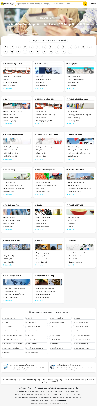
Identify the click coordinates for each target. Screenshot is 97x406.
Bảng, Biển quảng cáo (43, 150)
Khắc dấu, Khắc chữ (10, 156)
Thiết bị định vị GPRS (11, 297)
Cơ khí (7, 99)
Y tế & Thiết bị (42, 64)
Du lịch (54, 326)
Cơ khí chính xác (9, 115)
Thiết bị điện (8, 253)
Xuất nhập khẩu (33, 352)
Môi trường (56, 335)
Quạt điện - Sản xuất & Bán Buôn (15, 188)
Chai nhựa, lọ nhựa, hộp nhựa (46, 185)
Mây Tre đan (72, 220)
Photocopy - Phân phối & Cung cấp (79, 115)
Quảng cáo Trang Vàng (54, 380)
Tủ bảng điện (8, 259)
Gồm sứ (70, 227)
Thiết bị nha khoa (41, 85)
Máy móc (40, 240)
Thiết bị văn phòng (74, 118)
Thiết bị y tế (40, 82)
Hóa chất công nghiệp (75, 256)
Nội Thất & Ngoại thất (13, 64)
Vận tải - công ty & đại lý (76, 182)
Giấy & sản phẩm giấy (10, 331)
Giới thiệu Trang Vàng (12, 380)
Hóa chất (72, 240)
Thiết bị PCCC (8, 227)
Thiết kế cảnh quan (10, 82)
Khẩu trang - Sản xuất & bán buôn (79, 153)
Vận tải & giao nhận (76, 170)
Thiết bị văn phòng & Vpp (78, 99)
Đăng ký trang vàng (22, 365)
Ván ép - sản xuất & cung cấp (45, 115)
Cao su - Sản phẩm (42, 220)
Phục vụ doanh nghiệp (14, 134)
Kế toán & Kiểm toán (11, 150)
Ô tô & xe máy (56, 339)
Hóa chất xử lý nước (74, 259)
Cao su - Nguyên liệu (43, 217)
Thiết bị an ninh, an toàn (12, 220)
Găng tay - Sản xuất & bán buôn (78, 150)
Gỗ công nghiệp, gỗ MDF (44, 121)
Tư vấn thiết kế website (76, 380)
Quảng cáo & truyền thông (47, 134)
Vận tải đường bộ (73, 185)
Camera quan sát (9, 217)
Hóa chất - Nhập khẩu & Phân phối (79, 253)
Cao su (39, 205)
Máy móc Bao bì (41, 259)
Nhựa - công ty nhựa (43, 182)
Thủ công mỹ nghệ (76, 205)
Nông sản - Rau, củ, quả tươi (45, 291)
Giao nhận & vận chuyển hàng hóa (79, 188)
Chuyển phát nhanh (74, 191)
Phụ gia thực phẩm (42, 297)
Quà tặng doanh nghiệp (83, 339)
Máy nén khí (72, 85)
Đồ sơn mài (71, 224)
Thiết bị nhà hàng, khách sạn (13, 185)
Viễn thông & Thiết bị (13, 276)
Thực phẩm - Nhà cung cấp (45, 288)
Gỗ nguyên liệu (41, 111)
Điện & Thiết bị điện (12, 240)
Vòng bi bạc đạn (73, 82)
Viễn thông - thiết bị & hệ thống (14, 288)
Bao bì (30, 318)
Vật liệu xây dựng (57, 348)
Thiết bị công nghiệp (74, 76)
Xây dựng (7, 352)
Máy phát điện (9, 262)
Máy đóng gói (40, 256)
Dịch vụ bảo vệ (9, 224)
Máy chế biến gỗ (41, 262)
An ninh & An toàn (12, 205)
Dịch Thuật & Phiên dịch (12, 153)
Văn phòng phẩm (73, 121)
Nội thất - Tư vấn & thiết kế (13, 76)
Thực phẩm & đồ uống (45, 276)
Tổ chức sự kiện (41, 153)
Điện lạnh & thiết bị (82, 322)
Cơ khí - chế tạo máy (11, 118)
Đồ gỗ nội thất (41, 118)
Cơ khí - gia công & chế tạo (13, 111)
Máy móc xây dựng (42, 253)
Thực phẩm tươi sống (43, 294)
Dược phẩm (40, 76)
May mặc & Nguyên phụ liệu (13, 335)
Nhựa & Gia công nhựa (46, 170)
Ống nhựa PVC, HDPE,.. (43, 191)
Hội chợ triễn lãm (41, 156)
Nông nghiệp (32, 339)
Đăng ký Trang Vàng (33, 380)
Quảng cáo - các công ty (44, 147)
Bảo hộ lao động (75, 134)
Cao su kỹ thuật (41, 224)
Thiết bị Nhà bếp (9, 182)
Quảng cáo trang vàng (69, 365)
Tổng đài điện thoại (10, 291)
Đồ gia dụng (10, 170)
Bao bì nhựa (40, 188)
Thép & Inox (55, 344)
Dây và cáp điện (9, 256)
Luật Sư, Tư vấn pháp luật (12, 147)
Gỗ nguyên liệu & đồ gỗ (46, 99)
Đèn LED (7, 79)
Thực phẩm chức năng (43, 79)
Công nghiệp (74, 64)
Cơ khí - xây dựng (10, 121)
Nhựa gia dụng (9, 191)
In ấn (77, 331)
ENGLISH (93, 4)
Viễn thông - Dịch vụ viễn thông (14, 294)
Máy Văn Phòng (73, 111)
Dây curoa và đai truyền (76, 79)
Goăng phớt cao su (42, 227)
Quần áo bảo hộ (73, 156)
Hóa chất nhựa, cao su (75, 262)
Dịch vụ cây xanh (9, 85)
